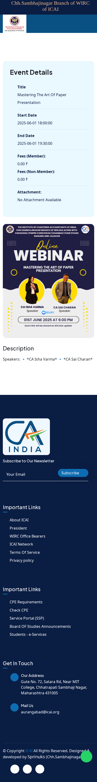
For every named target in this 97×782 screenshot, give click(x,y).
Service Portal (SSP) (27, 618)
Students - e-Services (28, 634)
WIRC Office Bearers (27, 536)
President (18, 528)
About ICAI (19, 520)
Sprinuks (36, 756)
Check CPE (19, 610)
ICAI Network (21, 544)
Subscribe (70, 472)
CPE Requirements (26, 602)
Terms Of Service (25, 552)
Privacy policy (22, 560)
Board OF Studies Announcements (40, 626)
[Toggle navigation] (89, 24)
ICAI (28, 750)
